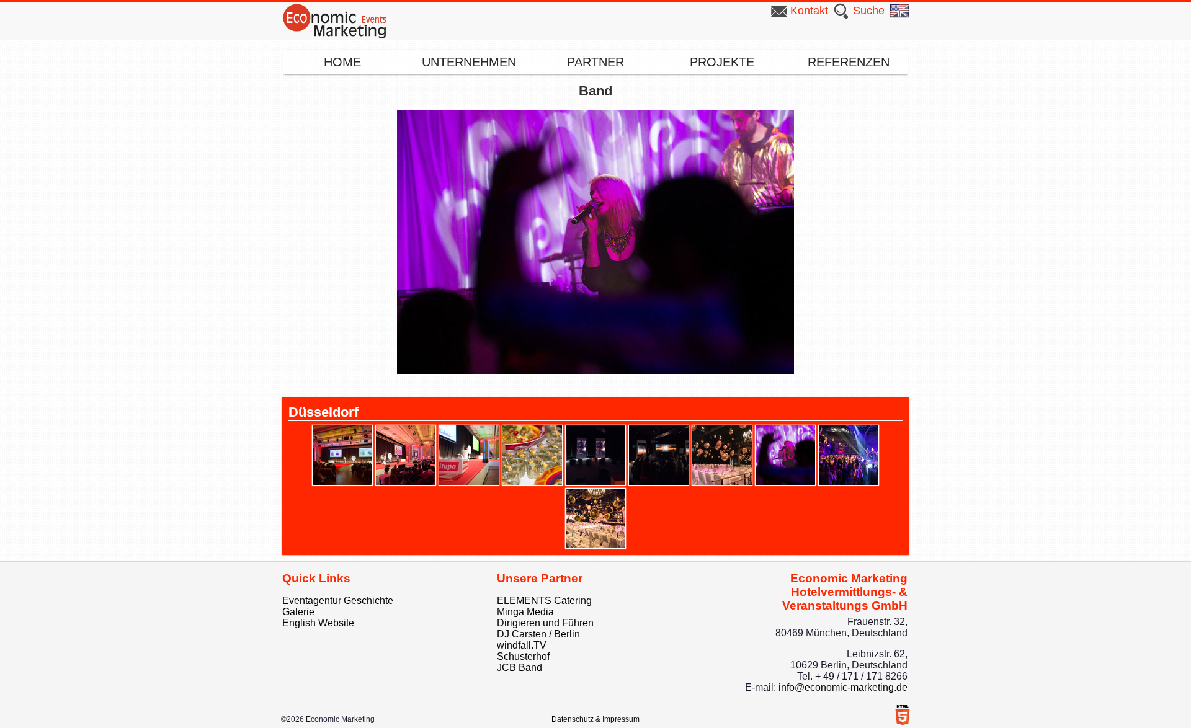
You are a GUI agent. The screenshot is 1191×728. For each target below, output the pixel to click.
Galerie (298, 611)
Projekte (722, 62)
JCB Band (519, 667)
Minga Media (525, 611)
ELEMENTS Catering (544, 600)
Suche (869, 10)
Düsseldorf (323, 412)
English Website (318, 623)
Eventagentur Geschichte (337, 600)
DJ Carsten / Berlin (538, 634)
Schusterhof (523, 656)
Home (342, 62)
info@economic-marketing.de (843, 687)
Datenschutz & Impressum (595, 719)
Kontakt (809, 10)
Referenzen (849, 62)
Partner (595, 62)
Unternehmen (469, 62)
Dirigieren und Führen (545, 623)
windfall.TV (521, 645)
